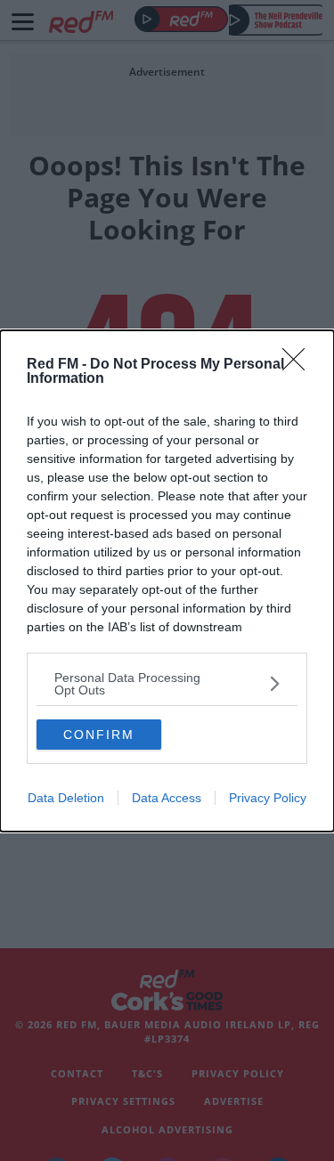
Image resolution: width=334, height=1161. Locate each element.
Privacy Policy (267, 798)
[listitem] (167, 683)
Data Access (166, 798)
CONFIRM (98, 734)
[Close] (299, 365)
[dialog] (167, 581)
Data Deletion (66, 798)
